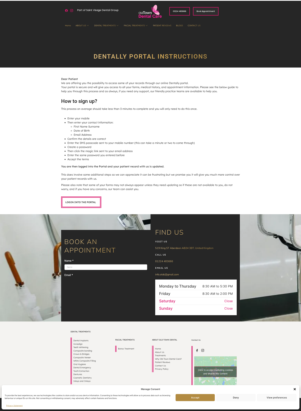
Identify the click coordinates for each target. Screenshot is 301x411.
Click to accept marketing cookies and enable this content (215, 372)
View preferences (277, 397)
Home (68, 25)
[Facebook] (66, 10)
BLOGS (179, 25)
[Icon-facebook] (197, 350)
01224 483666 (164, 261)
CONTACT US (194, 25)
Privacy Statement (14, 405)
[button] (294, 389)
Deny (236, 397)
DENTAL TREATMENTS (105, 25)
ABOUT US (81, 25)
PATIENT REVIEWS (162, 25)
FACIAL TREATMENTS (134, 25)
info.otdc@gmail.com (167, 274)
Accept (195, 397)
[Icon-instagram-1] (71, 10)
